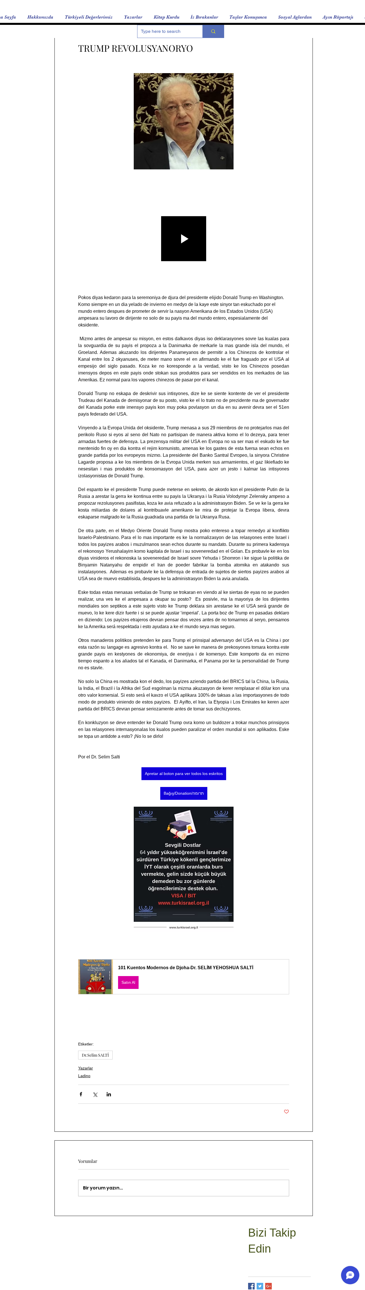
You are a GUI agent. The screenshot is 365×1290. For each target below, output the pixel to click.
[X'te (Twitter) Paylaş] (95, 1094)
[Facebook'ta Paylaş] (81, 1094)
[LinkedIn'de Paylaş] (108, 1094)
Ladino (84, 1075)
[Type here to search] (213, 31)
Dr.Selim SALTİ (95, 1055)
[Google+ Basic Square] (268, 1286)
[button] (183, 976)
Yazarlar (85, 1068)
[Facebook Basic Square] (251, 1286)
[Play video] (184, 239)
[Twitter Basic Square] (260, 1286)
